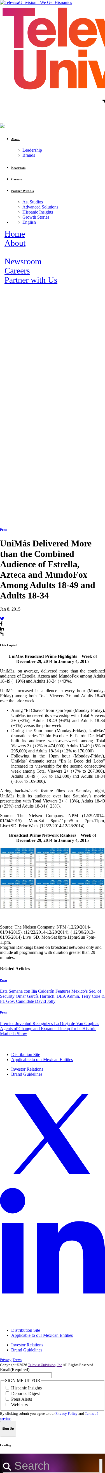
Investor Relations (27, 1069)
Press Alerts (21, 1399)
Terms (17, 1360)
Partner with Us (30, 279)
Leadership (32, 150)
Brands (28, 155)
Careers (17, 270)
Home (14, 233)
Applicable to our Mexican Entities (42, 1059)
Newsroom (22, 261)
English (29, 222)
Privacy (5, 1360)
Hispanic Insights (37, 212)
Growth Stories (35, 217)
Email (14, 1369)
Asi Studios (32, 201)
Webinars (19, 1404)
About (14, 243)
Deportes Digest (25, 1393)
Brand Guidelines (26, 1074)
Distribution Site (25, 1054)
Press (3, 529)
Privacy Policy (66, 1413)
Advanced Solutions (40, 207)
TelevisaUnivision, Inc (45, 1365)
